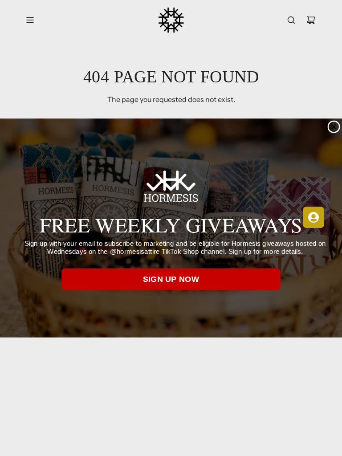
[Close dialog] (333, 126)
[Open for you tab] (313, 217)
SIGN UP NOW (171, 279)
